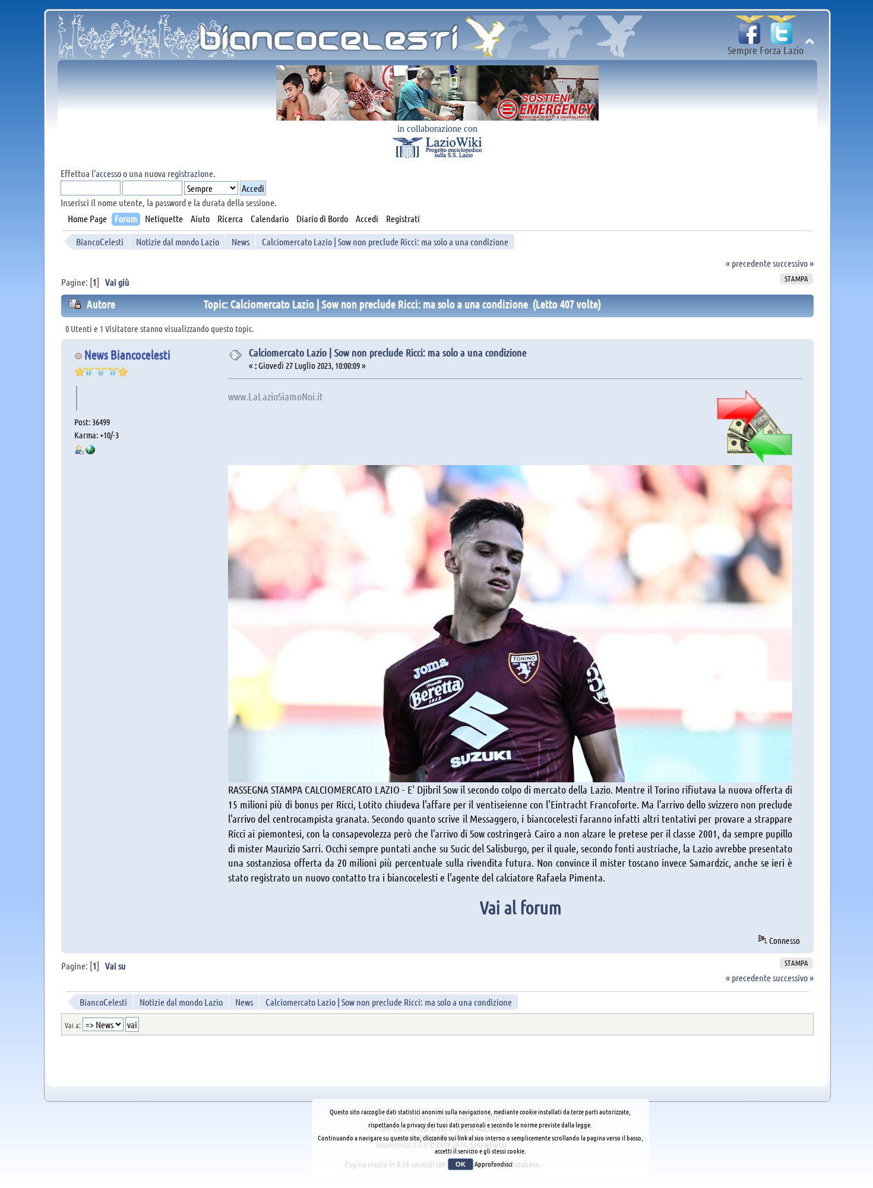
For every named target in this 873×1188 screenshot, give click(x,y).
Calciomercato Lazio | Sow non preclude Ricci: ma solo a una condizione (388, 352)
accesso (108, 173)
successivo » (793, 262)
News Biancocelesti (127, 354)
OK (461, 1164)
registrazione (190, 173)
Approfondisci (494, 1163)
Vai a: (73, 1025)
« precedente (748, 262)
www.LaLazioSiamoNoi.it (275, 396)
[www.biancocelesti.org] (90, 451)
